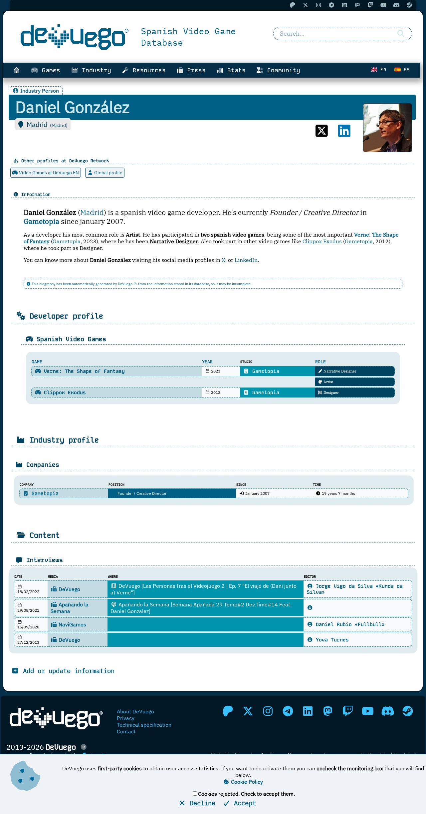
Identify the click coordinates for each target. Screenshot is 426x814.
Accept (243, 803)
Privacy (125, 718)
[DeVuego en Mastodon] (328, 711)
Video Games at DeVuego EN (48, 173)
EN (381, 70)
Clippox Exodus (322, 241)
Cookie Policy (246, 781)
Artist (327, 382)
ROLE (320, 362)
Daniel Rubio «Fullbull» (349, 624)
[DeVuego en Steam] (407, 711)
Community (282, 70)
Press (195, 70)
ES (405, 70)
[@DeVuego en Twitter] (248, 711)
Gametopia (67, 241)
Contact (126, 731)
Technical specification (144, 724)
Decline (200, 803)
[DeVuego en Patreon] (228, 711)
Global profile (107, 173)
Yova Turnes (331, 640)
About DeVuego (135, 711)
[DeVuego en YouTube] (367, 711)
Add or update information (66, 670)
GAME (37, 362)
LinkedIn (246, 260)
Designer (330, 392)
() (59, 125)
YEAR (207, 362)
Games (49, 70)
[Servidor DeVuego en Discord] (387, 711)
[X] (321, 131)
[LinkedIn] (344, 131)
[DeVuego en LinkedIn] (308, 711)
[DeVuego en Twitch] (347, 711)
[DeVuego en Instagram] (268, 711)
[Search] (401, 33)
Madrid (92, 212)
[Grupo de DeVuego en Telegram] (288, 711)
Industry (94, 70)
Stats (235, 70)
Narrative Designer (339, 371)
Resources (147, 70)
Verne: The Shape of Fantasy (83, 371)
